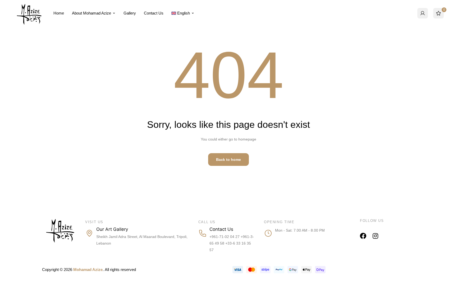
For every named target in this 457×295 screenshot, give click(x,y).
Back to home (228, 159)
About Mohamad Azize (91, 13)
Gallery (130, 13)
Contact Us (153, 13)
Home (58, 13)
